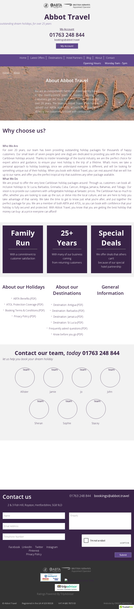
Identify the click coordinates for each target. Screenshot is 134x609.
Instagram (52, 547)
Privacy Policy (34, 554)
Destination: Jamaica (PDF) (68, 316)
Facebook (14, 547)
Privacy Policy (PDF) (25, 316)
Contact (110, 57)
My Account (67, 29)
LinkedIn (27, 547)
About (98, 57)
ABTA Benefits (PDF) (24, 298)
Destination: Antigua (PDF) (68, 305)
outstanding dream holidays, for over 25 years (25, 23)
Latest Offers (37, 57)
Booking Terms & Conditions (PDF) (24, 310)
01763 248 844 (67, 34)
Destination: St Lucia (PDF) (68, 322)
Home (23, 57)
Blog (88, 57)
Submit (123, 555)
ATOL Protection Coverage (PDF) (24, 304)
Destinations (55, 57)
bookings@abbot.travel (67, 39)
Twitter (39, 547)
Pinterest (34, 550)
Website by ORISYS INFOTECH (118, 603)
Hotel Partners (74, 57)
